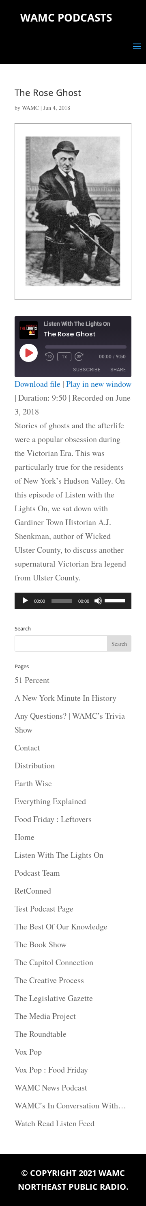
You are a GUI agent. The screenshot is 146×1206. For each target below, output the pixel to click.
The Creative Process (49, 980)
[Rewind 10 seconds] (49, 356)
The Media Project (45, 1015)
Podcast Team (37, 872)
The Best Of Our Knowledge (61, 926)
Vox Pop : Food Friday (51, 1069)
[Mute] (98, 601)
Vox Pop (28, 1051)
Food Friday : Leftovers (53, 818)
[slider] (116, 600)
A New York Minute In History (65, 697)
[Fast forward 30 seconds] (79, 356)
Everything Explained (50, 801)
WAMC (30, 107)
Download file (37, 383)
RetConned (33, 890)
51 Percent (32, 679)
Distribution (35, 765)
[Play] (25, 601)
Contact (27, 747)
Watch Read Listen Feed (54, 1123)
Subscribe (86, 369)
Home (24, 836)
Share (118, 369)
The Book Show (41, 944)
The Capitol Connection (54, 962)
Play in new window (98, 383)
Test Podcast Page (44, 908)
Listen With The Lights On (59, 854)
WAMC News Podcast (51, 1087)
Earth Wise (33, 783)
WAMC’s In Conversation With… (70, 1105)
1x (64, 357)
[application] (73, 601)
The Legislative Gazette (54, 997)
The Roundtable (41, 1033)
